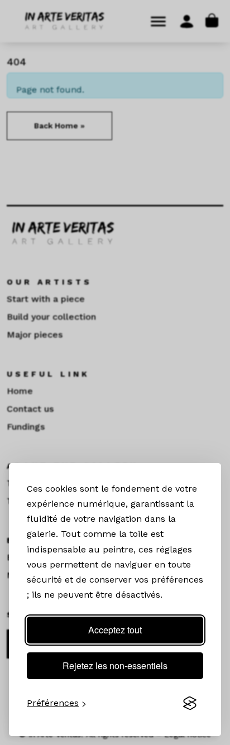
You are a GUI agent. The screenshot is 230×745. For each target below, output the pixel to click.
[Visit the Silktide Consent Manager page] (189, 703)
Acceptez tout (115, 629)
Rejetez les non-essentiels (115, 665)
